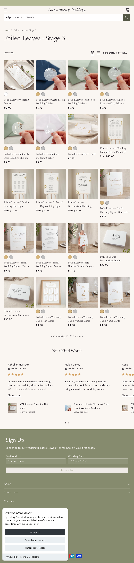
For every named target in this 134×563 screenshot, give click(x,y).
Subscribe (67, 470)
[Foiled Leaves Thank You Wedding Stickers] (83, 75)
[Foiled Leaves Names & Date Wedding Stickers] (115, 75)
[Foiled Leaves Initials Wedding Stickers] (51, 129)
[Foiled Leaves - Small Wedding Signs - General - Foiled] (115, 184)
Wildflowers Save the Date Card (34, 406)
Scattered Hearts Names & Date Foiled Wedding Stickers (91, 406)
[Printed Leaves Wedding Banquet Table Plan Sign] (115, 129)
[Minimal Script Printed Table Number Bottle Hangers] (125, 408)
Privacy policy (11, 557)
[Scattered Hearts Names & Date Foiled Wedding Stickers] (68, 408)
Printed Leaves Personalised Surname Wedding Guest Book (16, 315)
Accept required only (35, 540)
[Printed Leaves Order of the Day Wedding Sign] (51, 184)
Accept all (35, 532)
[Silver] (43, 94)
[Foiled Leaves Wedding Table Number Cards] (83, 292)
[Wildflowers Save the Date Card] (12, 408)
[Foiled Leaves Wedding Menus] (19, 75)
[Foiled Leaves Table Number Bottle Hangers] (83, 238)
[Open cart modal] (127, 9)
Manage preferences (35, 548)
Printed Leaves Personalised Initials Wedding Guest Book (111, 261)
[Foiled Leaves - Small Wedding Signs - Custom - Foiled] (19, 238)
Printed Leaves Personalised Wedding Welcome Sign (80, 206)
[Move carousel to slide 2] (68, 422)
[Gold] (38, 94)
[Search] (126, 17)
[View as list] (98, 53)
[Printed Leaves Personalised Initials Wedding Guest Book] (115, 238)
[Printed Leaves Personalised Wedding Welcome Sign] (83, 184)
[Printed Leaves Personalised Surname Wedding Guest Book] (19, 292)
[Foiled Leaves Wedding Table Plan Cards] (51, 292)
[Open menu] (5, 9)
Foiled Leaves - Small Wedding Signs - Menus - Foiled (49, 267)
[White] (6, 94)
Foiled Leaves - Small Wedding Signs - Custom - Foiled (18, 267)
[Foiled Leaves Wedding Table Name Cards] (115, 292)
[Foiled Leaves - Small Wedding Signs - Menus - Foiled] (51, 238)
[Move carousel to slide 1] (65, 422)
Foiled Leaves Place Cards (82, 154)
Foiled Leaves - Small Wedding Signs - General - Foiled (114, 212)
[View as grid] (93, 53)
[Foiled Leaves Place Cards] (83, 129)
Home (7, 30)
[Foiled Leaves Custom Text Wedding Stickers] (51, 75)
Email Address (13, 456)
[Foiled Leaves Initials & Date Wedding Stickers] (19, 129)
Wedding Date (76, 456)
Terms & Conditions (29, 557)
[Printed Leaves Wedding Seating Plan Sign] (19, 184)
